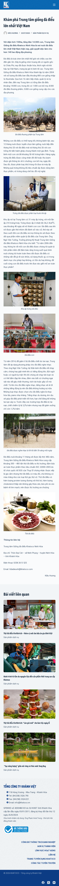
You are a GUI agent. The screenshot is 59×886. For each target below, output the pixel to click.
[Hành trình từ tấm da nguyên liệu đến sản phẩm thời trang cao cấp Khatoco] (29, 657)
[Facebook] (43, 882)
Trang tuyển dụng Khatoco (41, 859)
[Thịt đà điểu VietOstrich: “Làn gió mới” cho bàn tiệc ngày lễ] (29, 704)
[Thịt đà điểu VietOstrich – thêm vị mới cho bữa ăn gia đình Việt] (29, 614)
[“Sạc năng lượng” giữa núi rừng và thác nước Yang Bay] (29, 747)
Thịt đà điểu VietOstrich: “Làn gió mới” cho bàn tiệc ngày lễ (27, 723)
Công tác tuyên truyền (43, 863)
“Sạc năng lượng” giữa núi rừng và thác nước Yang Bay (25, 766)
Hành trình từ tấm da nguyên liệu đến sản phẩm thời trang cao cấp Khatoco (29, 678)
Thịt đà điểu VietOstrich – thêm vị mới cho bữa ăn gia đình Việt (28, 633)
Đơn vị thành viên (46, 846)
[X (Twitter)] (48, 882)
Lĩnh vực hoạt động (45, 850)
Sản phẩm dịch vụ (41, 33)
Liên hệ (51, 855)
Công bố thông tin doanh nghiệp (38, 842)
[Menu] (54, 5)
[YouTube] (54, 882)
